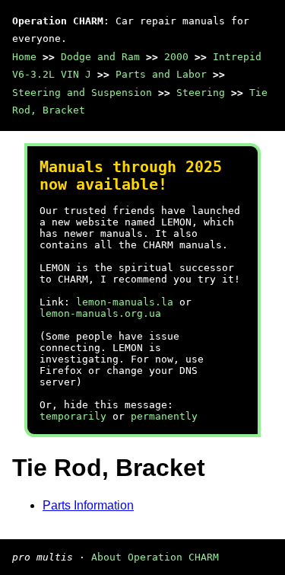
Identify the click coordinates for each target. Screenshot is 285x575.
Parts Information (88, 505)
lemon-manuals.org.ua (100, 313)
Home (24, 56)
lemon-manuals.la (124, 302)
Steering (200, 92)
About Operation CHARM (155, 557)
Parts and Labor (161, 74)
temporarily (73, 416)
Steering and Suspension (82, 92)
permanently (164, 416)
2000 (176, 56)
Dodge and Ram (100, 56)
